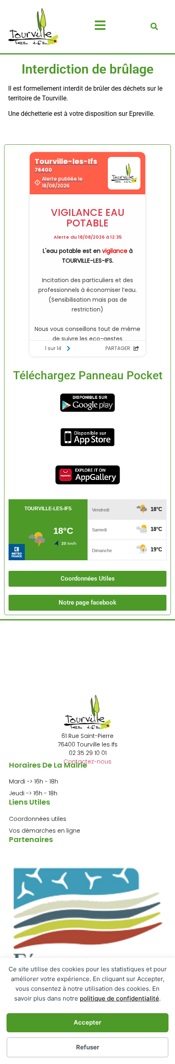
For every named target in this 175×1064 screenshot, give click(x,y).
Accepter (87, 1022)
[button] (154, 26)
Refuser (87, 1047)
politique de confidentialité (119, 998)
